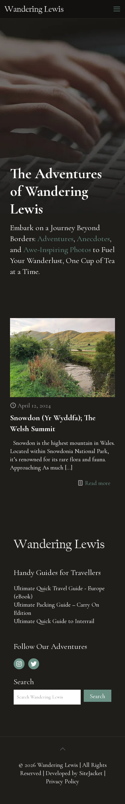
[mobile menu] (117, 9)
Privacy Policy (62, 781)
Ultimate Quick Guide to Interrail (54, 621)
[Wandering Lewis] (34, 9)
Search (24, 681)
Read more (97, 483)
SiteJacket (91, 773)
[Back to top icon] (62, 749)
